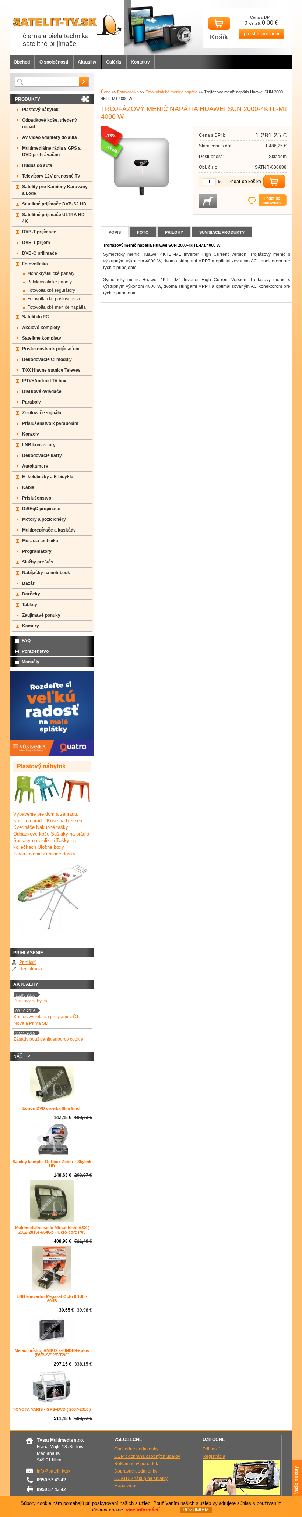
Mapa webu (126, 1485)
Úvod (105, 92)
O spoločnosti (53, 62)
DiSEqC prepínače (41, 508)
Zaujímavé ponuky (41, 615)
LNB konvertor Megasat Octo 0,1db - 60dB (52, 1298)
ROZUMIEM (196, 1510)
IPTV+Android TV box (44, 380)
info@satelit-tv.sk (53, 1471)
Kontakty (140, 62)
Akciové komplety (41, 327)
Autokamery (35, 466)
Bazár (28, 583)
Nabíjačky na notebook (46, 572)
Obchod (22, 62)
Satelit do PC (35, 316)
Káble (28, 487)
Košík (219, 37)
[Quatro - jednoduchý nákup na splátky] (52, 754)
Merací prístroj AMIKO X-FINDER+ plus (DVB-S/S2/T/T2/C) (52, 1352)
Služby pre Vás (37, 562)
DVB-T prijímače (39, 232)
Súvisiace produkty (222, 232)
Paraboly (31, 402)
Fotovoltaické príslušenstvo (54, 298)
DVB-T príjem (36, 242)
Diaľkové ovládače (42, 391)
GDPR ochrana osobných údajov (147, 1456)
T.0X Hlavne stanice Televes (51, 370)
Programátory (37, 551)
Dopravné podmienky (135, 1471)
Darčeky (31, 594)
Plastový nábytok (40, 109)
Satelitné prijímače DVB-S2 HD (54, 204)
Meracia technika (40, 540)
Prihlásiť (27, 962)
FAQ (26, 640)
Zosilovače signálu (41, 412)
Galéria (113, 62)
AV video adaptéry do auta (49, 137)
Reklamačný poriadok (136, 1463)
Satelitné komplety (41, 338)
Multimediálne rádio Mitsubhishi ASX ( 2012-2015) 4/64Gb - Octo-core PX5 (52, 1230)
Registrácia (30, 969)
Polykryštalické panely (49, 282)
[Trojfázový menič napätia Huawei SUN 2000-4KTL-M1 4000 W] (141, 205)
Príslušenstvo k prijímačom (51, 348)
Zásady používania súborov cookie (48, 1039)
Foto (143, 232)
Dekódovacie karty (42, 455)
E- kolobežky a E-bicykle (47, 476)
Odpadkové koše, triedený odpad (49, 123)
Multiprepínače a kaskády (49, 530)
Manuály (30, 662)
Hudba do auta (37, 165)
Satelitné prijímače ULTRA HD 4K (53, 218)
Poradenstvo (35, 651)
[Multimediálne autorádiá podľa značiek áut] (241, 1493)
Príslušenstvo (36, 498)
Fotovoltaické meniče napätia (172, 92)
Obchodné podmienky (136, 1449)
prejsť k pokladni (261, 33)
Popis (115, 232)
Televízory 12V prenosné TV (51, 176)
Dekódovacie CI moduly (47, 359)
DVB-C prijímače (39, 253)
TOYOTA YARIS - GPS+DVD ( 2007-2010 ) (52, 1409)
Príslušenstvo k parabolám (50, 423)
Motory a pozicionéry (44, 519)
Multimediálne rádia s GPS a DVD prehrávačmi (51, 151)
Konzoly (30, 434)
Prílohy (174, 232)
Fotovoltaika (128, 92)
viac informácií (143, 1510)
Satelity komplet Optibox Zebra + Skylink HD (52, 1163)
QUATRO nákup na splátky (141, 1478)
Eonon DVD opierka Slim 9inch (52, 1108)
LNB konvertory (39, 444)
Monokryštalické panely (50, 273)
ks (220, 182)
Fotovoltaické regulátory (51, 290)
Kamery (30, 626)
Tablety (29, 604)
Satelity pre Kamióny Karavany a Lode (55, 190)
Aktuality (87, 62)
